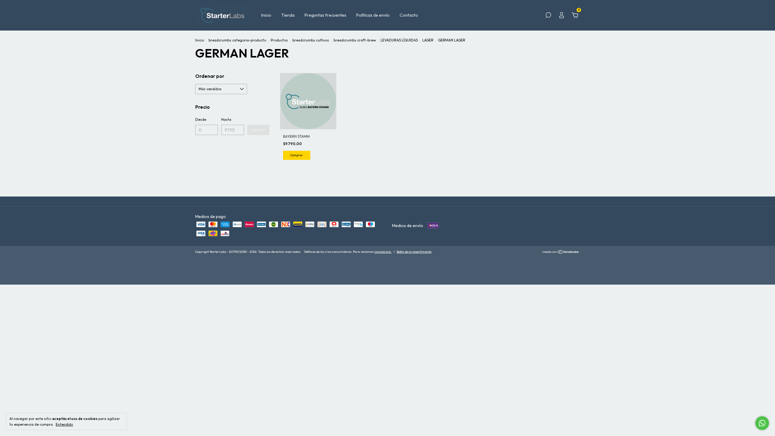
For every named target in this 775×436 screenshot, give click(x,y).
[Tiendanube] (561, 252)
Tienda (288, 15)
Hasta (226, 119)
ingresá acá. (383, 252)
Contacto (409, 15)
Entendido (64, 424)
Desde (200, 119)
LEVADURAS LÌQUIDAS (399, 40)
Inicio (266, 15)
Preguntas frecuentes (325, 15)
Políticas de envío (373, 15)
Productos (279, 40)
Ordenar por (209, 76)
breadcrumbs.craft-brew (355, 40)
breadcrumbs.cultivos (310, 40)
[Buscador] (548, 16)
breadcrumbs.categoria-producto (237, 40)
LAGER (428, 40)
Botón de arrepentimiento (414, 252)
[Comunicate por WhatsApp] (762, 423)
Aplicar (258, 129)
